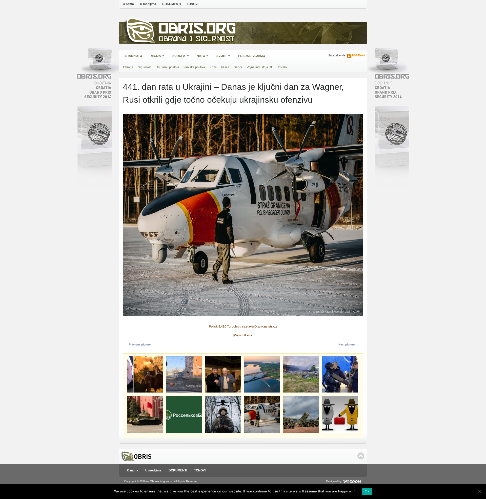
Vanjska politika (194, 67)
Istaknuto (133, 56)
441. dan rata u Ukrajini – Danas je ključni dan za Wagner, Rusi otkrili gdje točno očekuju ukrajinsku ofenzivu (233, 93)
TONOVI (192, 4)
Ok (367, 491)
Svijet (220, 56)
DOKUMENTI (171, 4)
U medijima (148, 4)
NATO (199, 56)
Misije (225, 67)
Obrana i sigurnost (196, 40)
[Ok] (479, 491)
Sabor (238, 67)
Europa (177, 56)
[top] (360, 455)
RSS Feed (358, 55)
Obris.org (197, 29)
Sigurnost (144, 67)
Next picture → (348, 344)
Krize (213, 67)
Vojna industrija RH (260, 67)
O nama (128, 4)
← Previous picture (138, 344)
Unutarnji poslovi (167, 67)
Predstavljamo (251, 56)
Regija (153, 56)
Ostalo (282, 67)
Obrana (128, 67)
